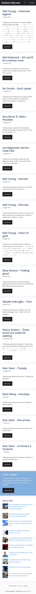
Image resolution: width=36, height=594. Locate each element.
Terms (20, 586)
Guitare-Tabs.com (11, 2)
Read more (7, 47)
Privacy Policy (13, 586)
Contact (25, 586)
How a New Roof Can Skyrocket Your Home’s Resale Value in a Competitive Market (21, 507)
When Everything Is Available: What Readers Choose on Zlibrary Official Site (20, 523)
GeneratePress (26, 591)
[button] (25, 2)
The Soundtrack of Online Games (20, 567)
